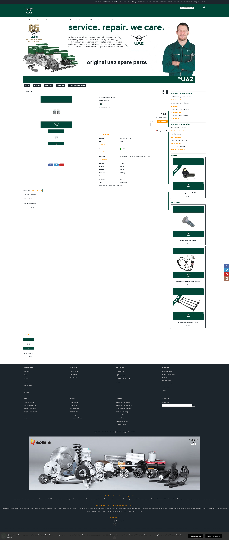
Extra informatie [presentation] (37, 190)
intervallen (115, 2)
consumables (74, 412)
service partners (121, 424)
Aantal (152, 121)
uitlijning (133, 2)
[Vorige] (163, 92)
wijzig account (120, 375)
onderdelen (98, 2)
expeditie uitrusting (94, 20)
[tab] (27, 190)
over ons (155, 2)
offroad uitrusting (76, 20)
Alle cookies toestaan (214, 536)
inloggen (196, 2)
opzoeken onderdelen (122, 421)
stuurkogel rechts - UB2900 (188, 193)
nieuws (149, 2)
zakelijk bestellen (75, 371)
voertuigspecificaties (76, 418)
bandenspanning (75, 415)
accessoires (60, 20)
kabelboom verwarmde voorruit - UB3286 (188, 281)
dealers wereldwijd (30, 405)
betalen (26, 375)
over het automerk (29, 402)
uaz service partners (166, 2)
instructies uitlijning (122, 412)
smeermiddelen (75, 408)
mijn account (120, 371)
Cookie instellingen (195, 536)
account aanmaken (186, 2)
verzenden (27, 382)
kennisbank (141, 2)
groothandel (73, 374)
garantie (27, 389)
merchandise (110, 20)
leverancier (73, 377)
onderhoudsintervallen (123, 402)
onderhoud (106, 2)
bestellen (27, 371)
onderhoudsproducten (168, 374)
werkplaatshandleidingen (123, 408)
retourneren (28, 385)
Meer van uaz (103, 185)
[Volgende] (167, 92)
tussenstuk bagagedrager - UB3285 (188, 323)
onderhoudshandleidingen (124, 405)
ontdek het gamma (30, 408)
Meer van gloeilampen (116, 185)
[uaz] (101, 104)
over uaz (176, 2)
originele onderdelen (32, 20)
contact (203, 2)
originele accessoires (30, 412)
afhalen (26, 378)
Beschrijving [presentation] (27, 190)
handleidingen (124, 2)
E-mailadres (165, 402)
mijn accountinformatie (123, 378)
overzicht (29, 92)
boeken (122, 20)
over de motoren (29, 415)
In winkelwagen (162, 121)
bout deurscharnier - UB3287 (188, 240)
